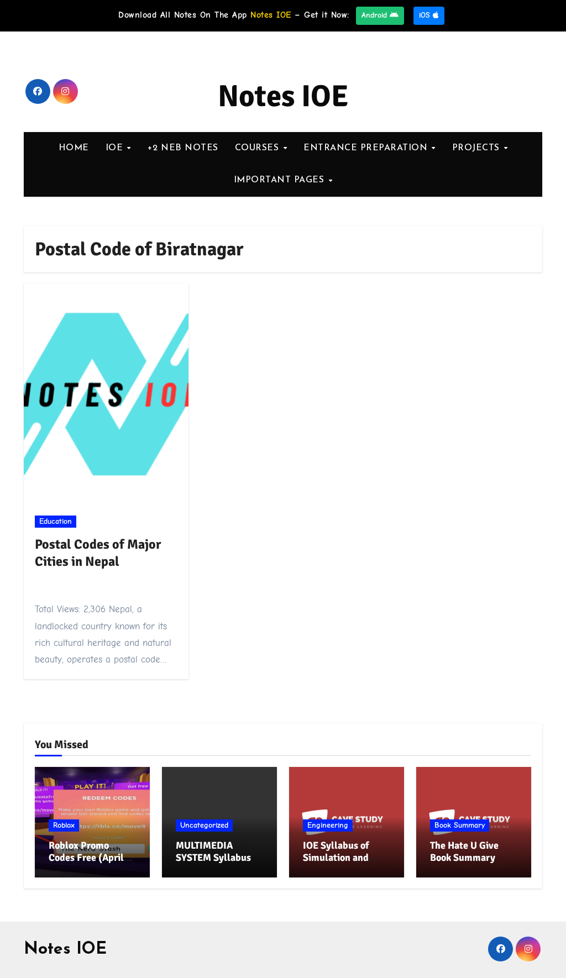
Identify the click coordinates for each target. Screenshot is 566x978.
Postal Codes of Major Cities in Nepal (98, 553)
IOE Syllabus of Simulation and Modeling (336, 857)
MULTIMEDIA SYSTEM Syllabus (213, 851)
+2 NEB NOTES (183, 148)
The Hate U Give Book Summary (464, 851)
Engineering (327, 825)
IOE (116, 148)
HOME (74, 148)
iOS (426, 15)
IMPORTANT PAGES (280, 180)
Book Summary (459, 825)
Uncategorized (204, 825)
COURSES (258, 148)
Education (55, 521)
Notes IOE (283, 96)
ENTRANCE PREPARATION (367, 148)
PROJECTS (477, 148)
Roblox (64, 825)
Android (375, 15)
